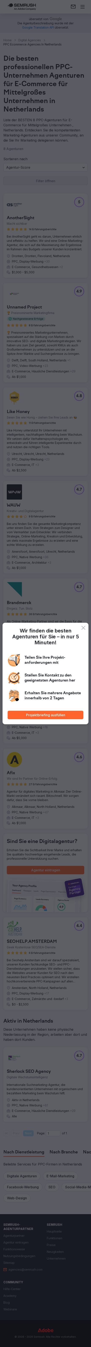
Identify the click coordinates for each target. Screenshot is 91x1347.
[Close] (83, 628)
